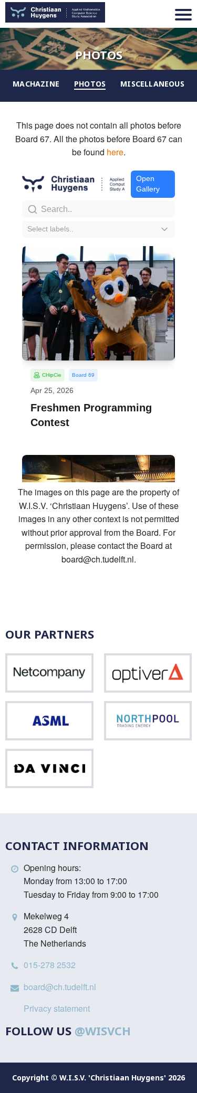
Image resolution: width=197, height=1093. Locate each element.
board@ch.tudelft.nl (60, 987)
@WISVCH (103, 1030)
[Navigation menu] (183, 14)
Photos (90, 84)
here (115, 152)
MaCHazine (36, 84)
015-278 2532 (50, 965)
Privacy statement (57, 1008)
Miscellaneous (152, 84)
